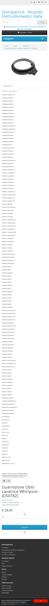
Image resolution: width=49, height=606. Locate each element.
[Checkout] (45, 2)
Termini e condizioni (8, 555)
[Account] (35, 2)
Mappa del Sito (7, 566)
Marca (16, 46)
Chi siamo (5, 548)
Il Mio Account (6, 586)
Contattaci (5, 561)
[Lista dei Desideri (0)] (39, 2)
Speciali (4, 579)
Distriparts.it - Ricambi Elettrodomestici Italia (22, 14)
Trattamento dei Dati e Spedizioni (13, 550)
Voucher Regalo (7, 575)
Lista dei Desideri (7, 590)
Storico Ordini (6, 588)
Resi (3, 564)
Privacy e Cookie (7, 552)
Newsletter (5, 593)
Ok (41, 601)
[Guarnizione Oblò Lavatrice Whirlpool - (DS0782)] (24, 67)
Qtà (3, 517)
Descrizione (8, 86)
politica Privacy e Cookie (22, 604)
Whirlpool (26, 46)
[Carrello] (42, 2)
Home (6, 46)
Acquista (24, 527)
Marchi (4, 572)
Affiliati (4, 577)
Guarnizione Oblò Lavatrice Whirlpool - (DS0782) (20, 48)
